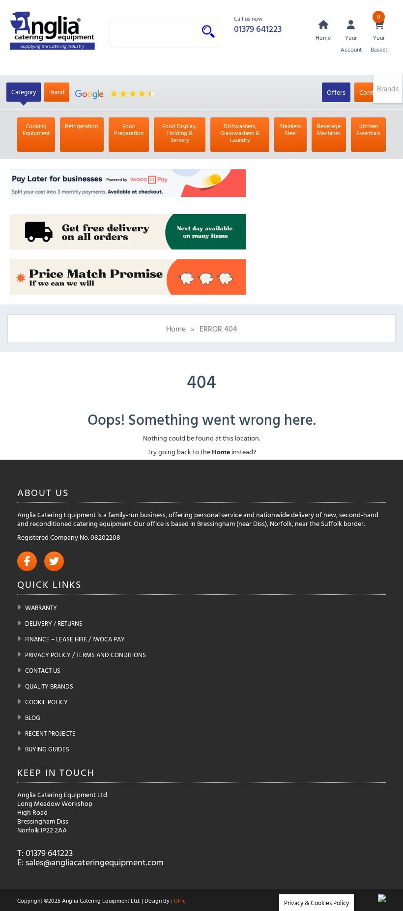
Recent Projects (50, 733)
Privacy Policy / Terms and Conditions (85, 655)
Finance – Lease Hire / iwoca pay (75, 639)
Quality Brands (49, 686)
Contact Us (42, 670)
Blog (32, 717)
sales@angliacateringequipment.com (95, 862)
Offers (336, 92)
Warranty (41, 607)
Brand (56, 92)
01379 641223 (258, 28)
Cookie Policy (46, 702)
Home (176, 328)
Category (23, 92)
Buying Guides (47, 749)
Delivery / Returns (54, 623)
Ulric (180, 900)
